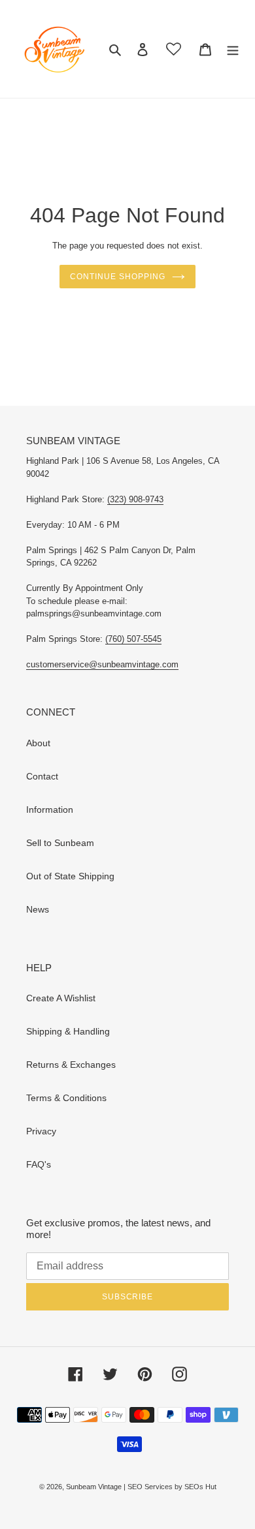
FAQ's (38, 1164)
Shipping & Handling (68, 1031)
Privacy (41, 1131)
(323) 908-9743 (135, 499)
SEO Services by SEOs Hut (172, 1487)
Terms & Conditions (66, 1098)
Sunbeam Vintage (95, 1487)
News (37, 909)
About (38, 743)
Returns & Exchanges (71, 1064)
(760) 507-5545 (133, 639)
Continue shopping (117, 276)
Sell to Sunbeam (60, 843)
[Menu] (232, 48)
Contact (42, 776)
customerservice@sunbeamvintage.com (102, 664)
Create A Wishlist (60, 998)
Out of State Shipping (70, 876)
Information (49, 809)
